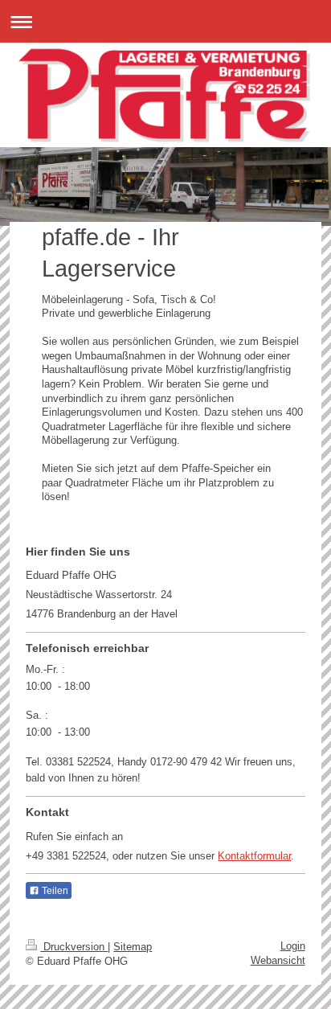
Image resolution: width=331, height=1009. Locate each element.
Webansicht (278, 960)
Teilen (53, 890)
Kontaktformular (254, 856)
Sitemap (132, 947)
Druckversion (74, 947)
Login (292, 946)
